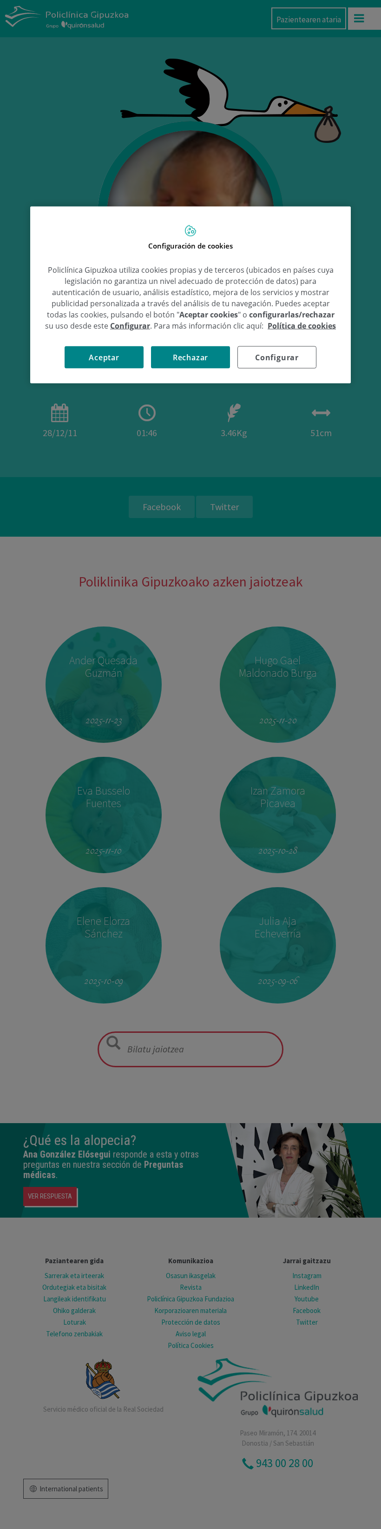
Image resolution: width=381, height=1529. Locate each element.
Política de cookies (302, 326)
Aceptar (104, 357)
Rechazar (190, 357)
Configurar (277, 357)
